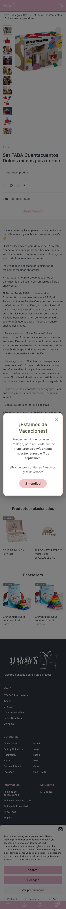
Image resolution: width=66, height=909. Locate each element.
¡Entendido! (33, 483)
